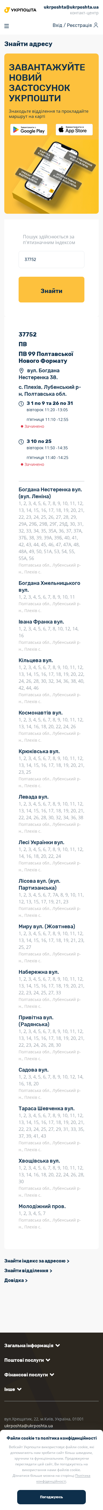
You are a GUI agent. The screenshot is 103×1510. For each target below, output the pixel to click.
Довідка (14, 1280)
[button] (31, 1345)
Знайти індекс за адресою (35, 1261)
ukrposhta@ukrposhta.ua (28, 1425)
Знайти (51, 291)
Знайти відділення (26, 1270)
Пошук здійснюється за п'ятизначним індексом (49, 239)
